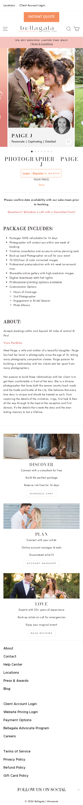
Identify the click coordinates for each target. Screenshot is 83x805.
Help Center (12, 664)
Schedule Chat (41, 493)
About (8, 648)
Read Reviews (41, 633)
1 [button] (32, 152)
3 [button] (39, 152)
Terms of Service (17, 751)
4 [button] (42, 152)
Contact (9, 656)
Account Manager (41, 563)
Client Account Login (32, 5)
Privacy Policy (14, 759)
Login (26, 173)
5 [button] (45, 152)
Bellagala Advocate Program (26, 728)
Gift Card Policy (16, 775)
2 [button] (36, 152)
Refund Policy (14, 767)
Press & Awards (15, 680)
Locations (9, 5)
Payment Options (17, 720)
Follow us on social (41, 789)
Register (38, 173)
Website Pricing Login (20, 712)
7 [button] (52, 152)
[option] (41, 42)
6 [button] (49, 152)
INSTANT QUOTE (41, 16)
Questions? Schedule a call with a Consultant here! (41, 212)
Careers (9, 736)
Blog (6, 688)
